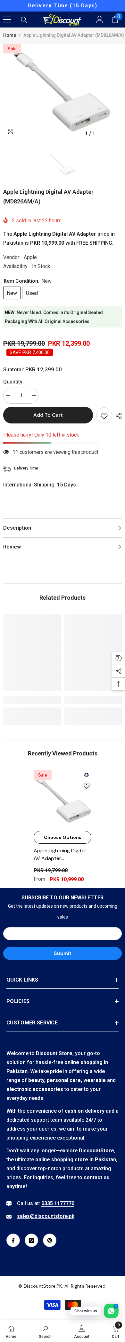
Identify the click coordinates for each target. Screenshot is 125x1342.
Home (9, 35)
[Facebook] (13, 1240)
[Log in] (99, 19)
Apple (30, 257)
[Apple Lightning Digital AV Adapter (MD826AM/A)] (62, 799)
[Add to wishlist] (104, 415)
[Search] (24, 20)
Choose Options (62, 837)
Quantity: (13, 382)
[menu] (7, 19)
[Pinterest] (49, 1240)
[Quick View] (86, 775)
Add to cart (48, 415)
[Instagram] (31, 1240)
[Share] (117, 415)
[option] (62, 6)
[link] (32, 700)
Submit (62, 953)
